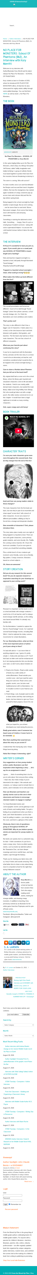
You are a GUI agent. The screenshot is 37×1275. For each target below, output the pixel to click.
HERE (5, 94)
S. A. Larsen (11, 947)
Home (5, 39)
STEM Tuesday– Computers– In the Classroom (16, 1130)
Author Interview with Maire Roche (16, 1121)
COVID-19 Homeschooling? (18, 1)
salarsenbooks (17, 959)
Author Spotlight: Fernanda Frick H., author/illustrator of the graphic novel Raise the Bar (18, 1061)
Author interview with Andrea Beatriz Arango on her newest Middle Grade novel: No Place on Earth (18, 1048)
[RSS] (23, 5)
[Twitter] (16, 5)
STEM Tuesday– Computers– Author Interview (17, 1083)
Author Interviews (15, 39)
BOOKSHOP (7, 152)
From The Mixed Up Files (18, 16)
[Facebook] (18, 5)
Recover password (11, 1209)
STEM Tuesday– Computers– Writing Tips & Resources (18, 1113)
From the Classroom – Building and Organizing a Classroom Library (16, 1093)
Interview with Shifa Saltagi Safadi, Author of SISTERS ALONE (18, 1073)
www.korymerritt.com (10, 911)
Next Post (29, 991)
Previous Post (20, 977)
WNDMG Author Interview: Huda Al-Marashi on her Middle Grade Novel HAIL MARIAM (17, 1141)
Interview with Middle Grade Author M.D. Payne (18, 1103)
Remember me (15, 1204)
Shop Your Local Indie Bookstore (14, 1260)
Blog (32, 1273)
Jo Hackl (17, 1168)
